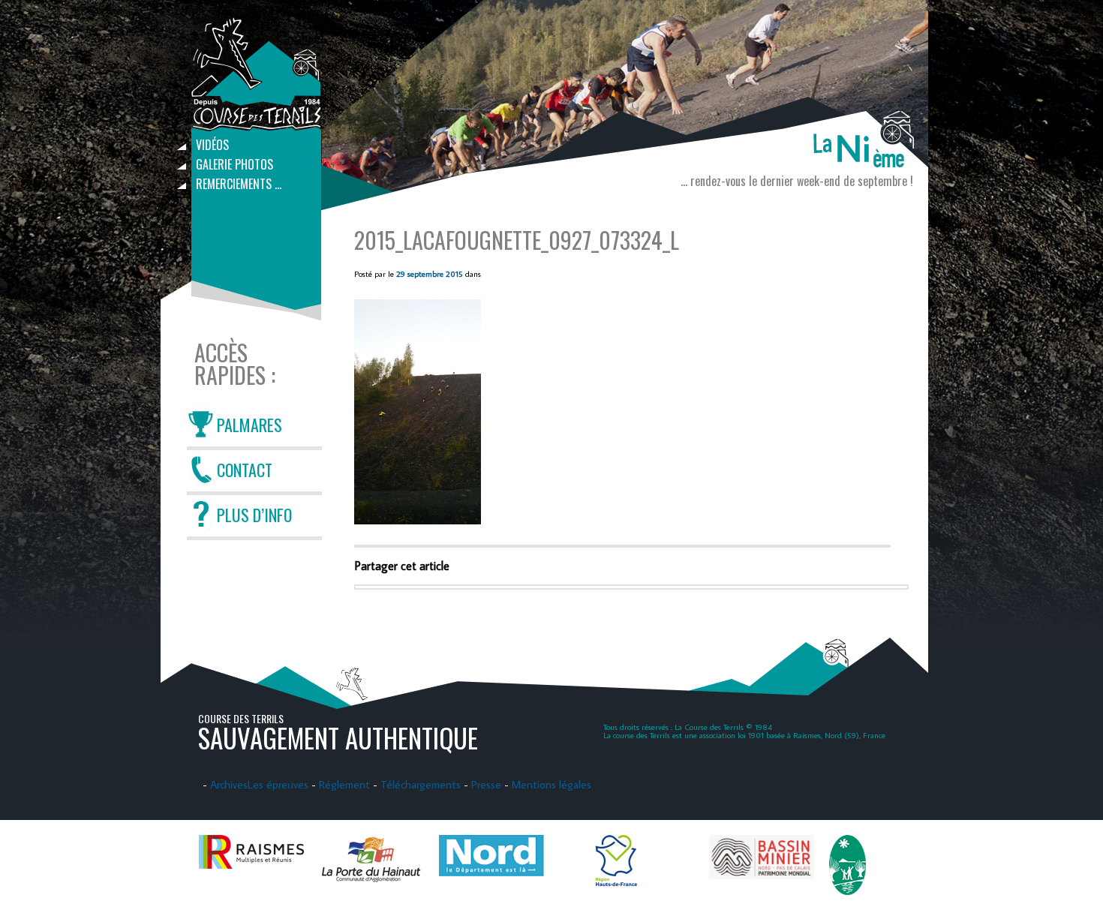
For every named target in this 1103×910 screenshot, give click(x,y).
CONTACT (244, 470)
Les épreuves (278, 784)
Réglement (344, 784)
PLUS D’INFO (254, 515)
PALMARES (249, 425)
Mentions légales (551, 784)
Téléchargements (420, 784)
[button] (417, 411)
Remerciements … (238, 184)
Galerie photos (234, 164)
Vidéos (212, 145)
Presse (486, 784)
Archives (229, 784)
